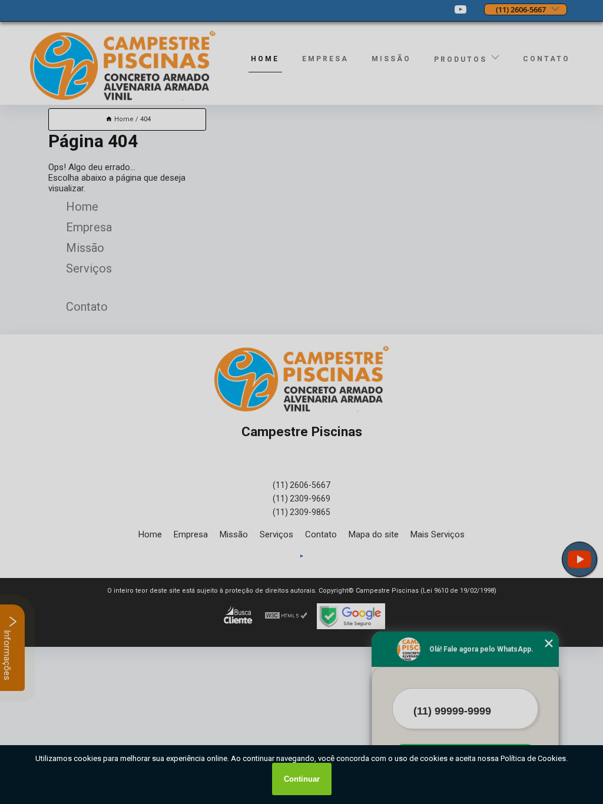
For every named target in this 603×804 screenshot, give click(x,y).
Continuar (302, 779)
